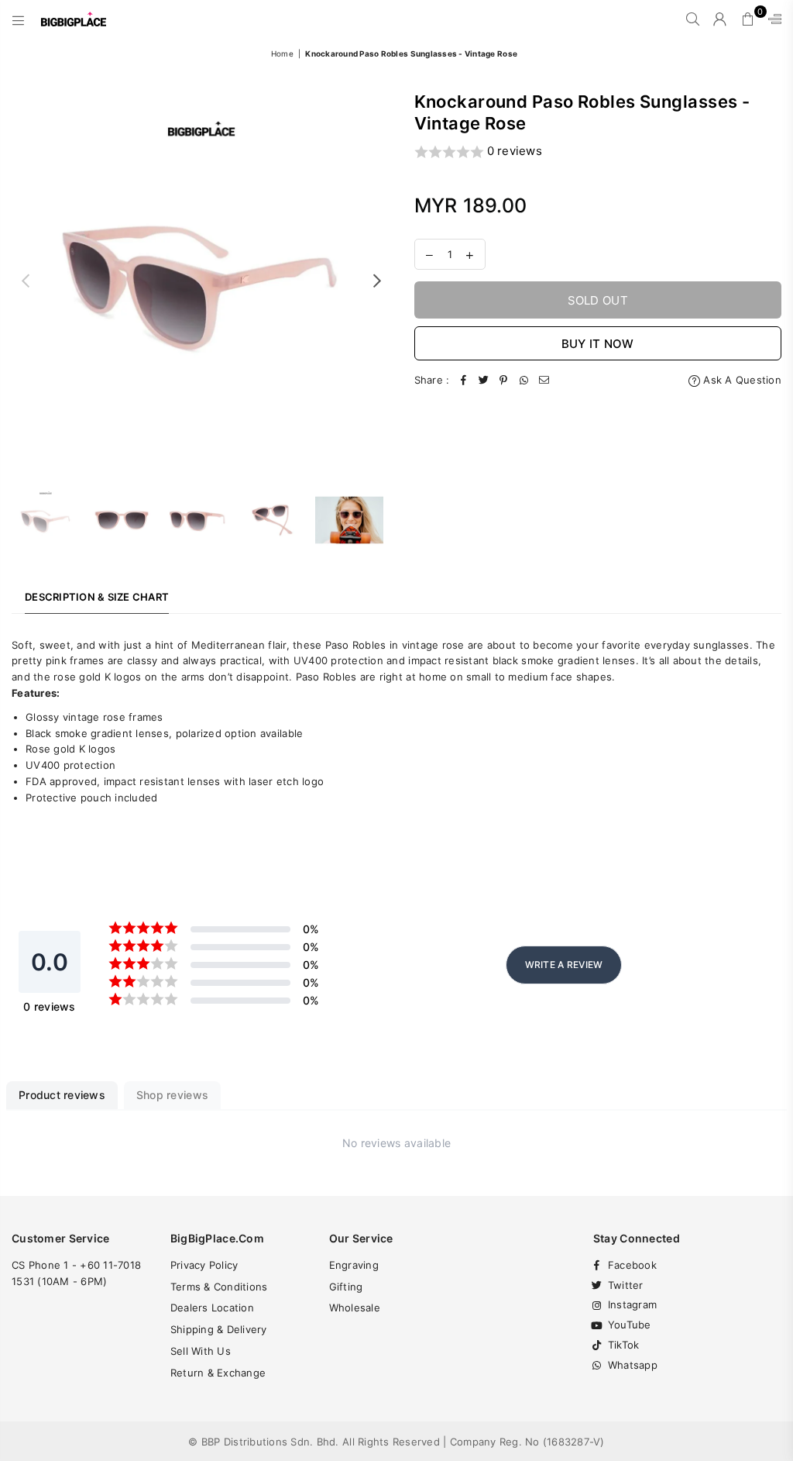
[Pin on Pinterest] (503, 380)
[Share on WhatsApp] (523, 380)
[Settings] (771, 19)
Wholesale (354, 1307)
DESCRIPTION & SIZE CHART (97, 597)
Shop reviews (172, 1094)
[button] (598, 152)
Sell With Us (200, 1351)
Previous (25, 280)
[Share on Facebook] (463, 380)
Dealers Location (212, 1307)
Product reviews (62, 1094)
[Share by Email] (544, 380)
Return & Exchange (218, 1372)
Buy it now (597, 343)
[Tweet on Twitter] (483, 380)
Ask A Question (740, 380)
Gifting (346, 1286)
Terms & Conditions (219, 1286)
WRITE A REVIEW (564, 964)
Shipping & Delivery (218, 1329)
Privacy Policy (204, 1265)
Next (377, 280)
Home (282, 53)
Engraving (354, 1265)
